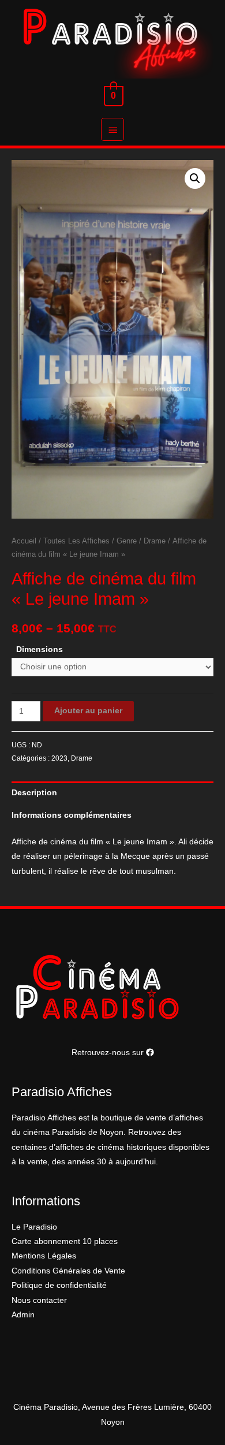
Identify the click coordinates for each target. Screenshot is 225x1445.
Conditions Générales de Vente (68, 1271)
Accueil (24, 541)
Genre (127, 541)
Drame (155, 541)
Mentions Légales (44, 1256)
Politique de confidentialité (59, 1285)
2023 (59, 758)
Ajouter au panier (88, 710)
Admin (23, 1314)
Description (34, 792)
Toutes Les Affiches (76, 541)
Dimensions (39, 649)
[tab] (112, 792)
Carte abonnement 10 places (65, 1241)
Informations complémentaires (72, 815)
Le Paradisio (34, 1227)
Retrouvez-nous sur (109, 1052)
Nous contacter (39, 1300)
